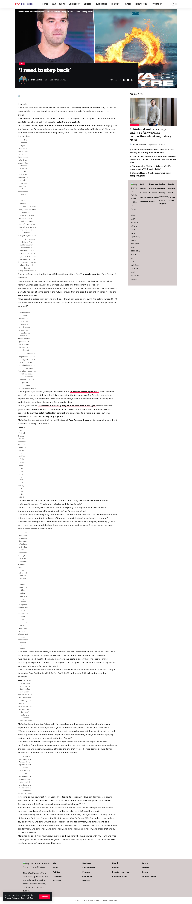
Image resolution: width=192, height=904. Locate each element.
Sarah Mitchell (139, 145)
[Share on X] (124, 80)
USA (22, 64)
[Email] (128, 80)
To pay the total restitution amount (46, 413)
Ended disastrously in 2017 (84, 391)
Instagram (61, 122)
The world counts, (90, 274)
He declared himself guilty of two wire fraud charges (67, 405)
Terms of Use (27, 898)
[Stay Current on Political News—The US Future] (24, 4)
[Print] (132, 80)
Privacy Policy (11, 898)
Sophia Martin (35, 80)
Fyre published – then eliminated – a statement (64, 125)
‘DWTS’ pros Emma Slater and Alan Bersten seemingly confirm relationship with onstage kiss (153, 159)
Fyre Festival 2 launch (80, 420)
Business (134, 125)
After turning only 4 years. (49, 416)
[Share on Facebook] (120, 80)
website (76, 122)
